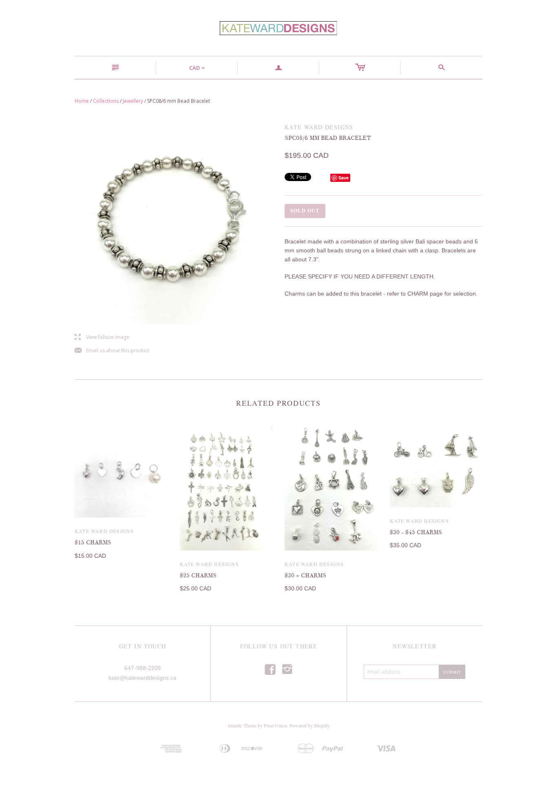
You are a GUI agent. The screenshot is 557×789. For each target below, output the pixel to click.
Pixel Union (275, 725)
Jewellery (133, 100)
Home (82, 100)
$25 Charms (198, 575)
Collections (106, 100)
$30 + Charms (305, 575)
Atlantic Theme (241, 725)
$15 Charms (93, 542)
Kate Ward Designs (104, 531)
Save (343, 178)
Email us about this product (112, 350)
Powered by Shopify (309, 725)
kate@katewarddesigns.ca (142, 677)
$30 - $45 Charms (416, 532)
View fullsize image (102, 337)
